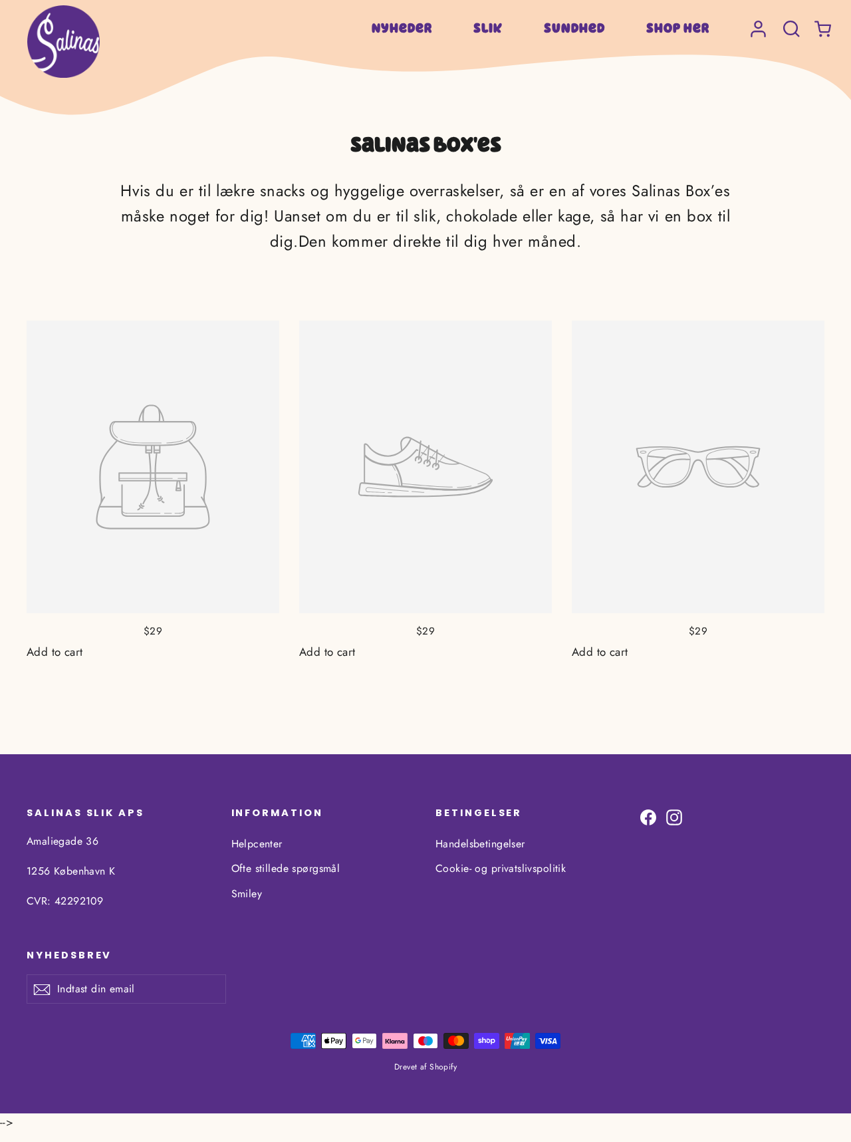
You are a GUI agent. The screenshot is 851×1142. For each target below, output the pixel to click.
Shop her (677, 28)
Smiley (247, 893)
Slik (488, 28)
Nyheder (402, 28)
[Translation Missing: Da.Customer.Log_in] (758, 23)
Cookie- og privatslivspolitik (500, 868)
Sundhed (574, 28)
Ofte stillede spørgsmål (285, 868)
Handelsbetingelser (480, 843)
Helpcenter (257, 843)
